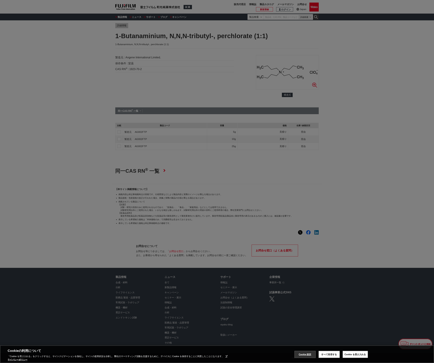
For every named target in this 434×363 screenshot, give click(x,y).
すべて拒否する (329, 354)
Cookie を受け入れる (355, 354)
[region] (217, 354)
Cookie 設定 (305, 354)
